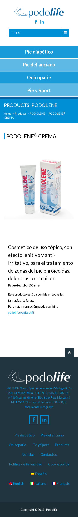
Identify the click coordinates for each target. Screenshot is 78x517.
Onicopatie (17, 445)
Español (40, 474)
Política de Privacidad (25, 464)
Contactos (48, 454)
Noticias (27, 454)
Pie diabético (24, 435)
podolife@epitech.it (21, 312)
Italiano (40, 483)
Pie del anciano (52, 435)
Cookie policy (58, 464)
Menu (16, 32)
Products (20, 113)
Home (7, 113)
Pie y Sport (40, 445)
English (18, 483)
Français (63, 483)
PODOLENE (37, 113)
